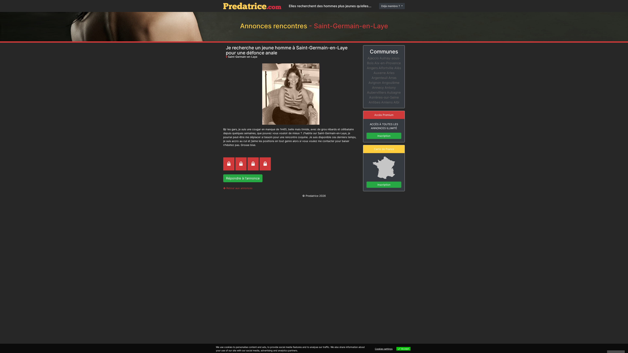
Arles (390, 73)
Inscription (383, 135)
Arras (392, 78)
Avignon (374, 83)
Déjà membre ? (391, 6)
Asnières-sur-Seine (384, 97)
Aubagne (394, 92)
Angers (372, 68)
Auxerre (380, 73)
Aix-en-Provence (387, 63)
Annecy (378, 88)
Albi (396, 102)
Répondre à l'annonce (243, 178)
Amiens (387, 102)
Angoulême (391, 83)
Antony (390, 88)
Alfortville (386, 68)
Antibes (374, 102)
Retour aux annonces (239, 188)
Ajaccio (373, 58)
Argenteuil (380, 78)
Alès (397, 68)
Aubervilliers (376, 92)
